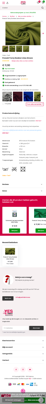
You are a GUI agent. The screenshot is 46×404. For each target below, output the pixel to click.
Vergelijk (8, 104)
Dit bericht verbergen (13, 400)
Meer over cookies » (35, 400)
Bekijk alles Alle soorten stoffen (22, 61)
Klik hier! (38, 121)
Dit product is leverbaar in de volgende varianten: (20, 90)
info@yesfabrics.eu (23, 297)
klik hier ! (5, 133)
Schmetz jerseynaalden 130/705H (14, 221)
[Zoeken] (43, 8)
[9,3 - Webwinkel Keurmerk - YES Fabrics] (23, 391)
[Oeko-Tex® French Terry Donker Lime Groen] (39, 96)
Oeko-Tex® (6, 55)
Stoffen (12, 16)
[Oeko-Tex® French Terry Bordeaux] (17, 96)
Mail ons (8, 298)
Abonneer (36, 328)
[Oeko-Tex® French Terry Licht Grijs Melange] (7, 96)
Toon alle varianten (34, 104)
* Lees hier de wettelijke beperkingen (13, 332)
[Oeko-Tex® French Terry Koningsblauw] (28, 96)
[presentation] (3, 33)
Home (4, 16)
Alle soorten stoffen (24, 16)
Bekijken (15, 231)
